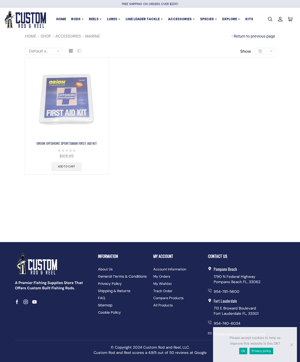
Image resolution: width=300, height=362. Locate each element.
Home (30, 36)
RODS (76, 19)
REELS (94, 19)
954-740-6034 (227, 323)
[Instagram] (25, 302)
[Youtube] (34, 302)
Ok (243, 351)
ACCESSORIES (180, 19)
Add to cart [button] (66, 166)
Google (200, 352)
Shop (46, 36)
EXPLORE (229, 19)
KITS (249, 19)
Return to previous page (254, 36)
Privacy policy (261, 351)
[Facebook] (17, 302)
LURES (112, 19)
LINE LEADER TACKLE (143, 19)
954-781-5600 (226, 291)
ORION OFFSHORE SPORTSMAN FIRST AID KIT (66, 143)
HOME (61, 19)
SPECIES (207, 19)
